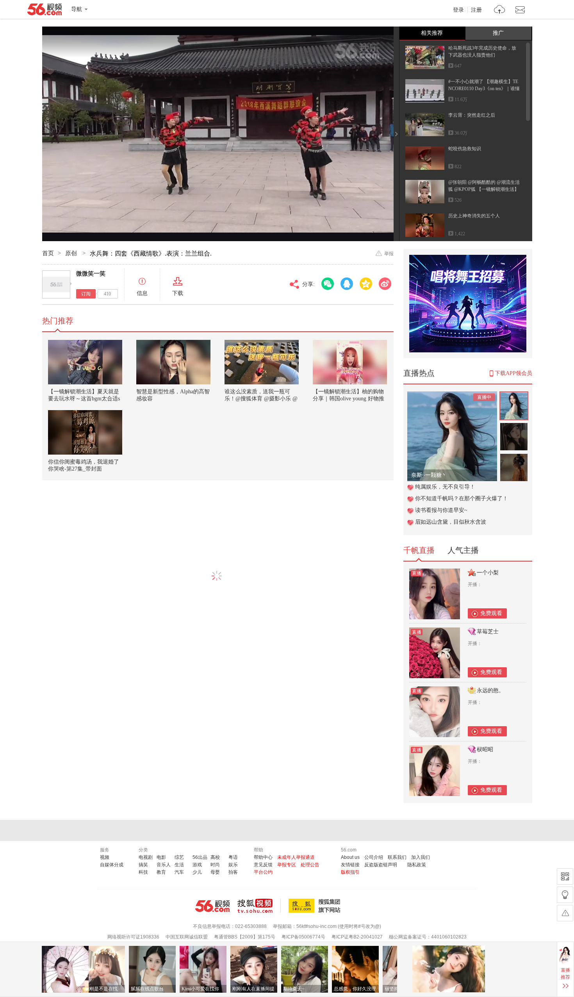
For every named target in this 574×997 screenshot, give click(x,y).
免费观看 (491, 613)
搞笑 (143, 864)
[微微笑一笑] (56, 284)
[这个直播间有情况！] (452, 395)
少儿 (197, 872)
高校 (215, 857)
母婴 (215, 872)
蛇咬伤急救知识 (464, 148)
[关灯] (565, 895)
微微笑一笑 (90, 273)
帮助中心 (263, 857)
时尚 (215, 864)
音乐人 (164, 864)
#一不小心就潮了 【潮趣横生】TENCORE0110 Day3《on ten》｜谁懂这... (484, 88)
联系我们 (397, 857)
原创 (71, 253)
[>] (499, 10)
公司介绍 (373, 857)
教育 (161, 872)
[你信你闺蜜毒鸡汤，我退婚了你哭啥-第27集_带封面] (85, 432)
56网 (212, 906)
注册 (476, 10)
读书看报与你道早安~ (441, 510)
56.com (44, 11)
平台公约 (263, 872)
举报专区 (286, 864)
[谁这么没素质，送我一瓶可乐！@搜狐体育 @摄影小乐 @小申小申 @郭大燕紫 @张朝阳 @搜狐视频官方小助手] (262, 362)
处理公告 (310, 864)
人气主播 (463, 550)
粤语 (233, 857)
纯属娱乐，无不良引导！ (445, 487)
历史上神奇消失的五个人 (474, 216)
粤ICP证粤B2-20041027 (357, 937)
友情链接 (350, 864)
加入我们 (420, 857)
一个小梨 (488, 573)
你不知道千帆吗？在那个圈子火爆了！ (461, 498)
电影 (161, 857)
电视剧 (146, 857)
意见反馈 (263, 864)
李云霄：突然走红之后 (471, 115)
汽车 (179, 872)
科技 (143, 872)
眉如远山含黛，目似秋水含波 (450, 522)
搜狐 (316, 906)
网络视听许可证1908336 (133, 937)
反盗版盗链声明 (380, 864)
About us (350, 857)
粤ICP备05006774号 (303, 937)
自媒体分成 (111, 864)
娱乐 (233, 864)
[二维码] (565, 876)
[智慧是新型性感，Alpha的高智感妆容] (173, 362)
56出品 (200, 857)
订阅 (86, 294)
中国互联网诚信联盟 (187, 937)
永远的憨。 (490, 690)
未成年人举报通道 (296, 857)
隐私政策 (416, 864)
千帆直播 (419, 550)
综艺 (179, 857)
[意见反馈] (565, 913)
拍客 (233, 872)
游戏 (197, 864)
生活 (179, 864)
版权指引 (350, 872)
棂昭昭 (485, 749)
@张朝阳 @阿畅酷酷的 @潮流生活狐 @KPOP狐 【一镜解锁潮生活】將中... (484, 189)
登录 (458, 10)
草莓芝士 (488, 631)
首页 (48, 253)
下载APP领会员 (513, 373)
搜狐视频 (259, 906)
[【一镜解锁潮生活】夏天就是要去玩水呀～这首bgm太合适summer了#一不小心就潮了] (85, 362)
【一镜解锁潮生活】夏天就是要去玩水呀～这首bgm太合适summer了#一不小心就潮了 (84, 399)
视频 (104, 857)
